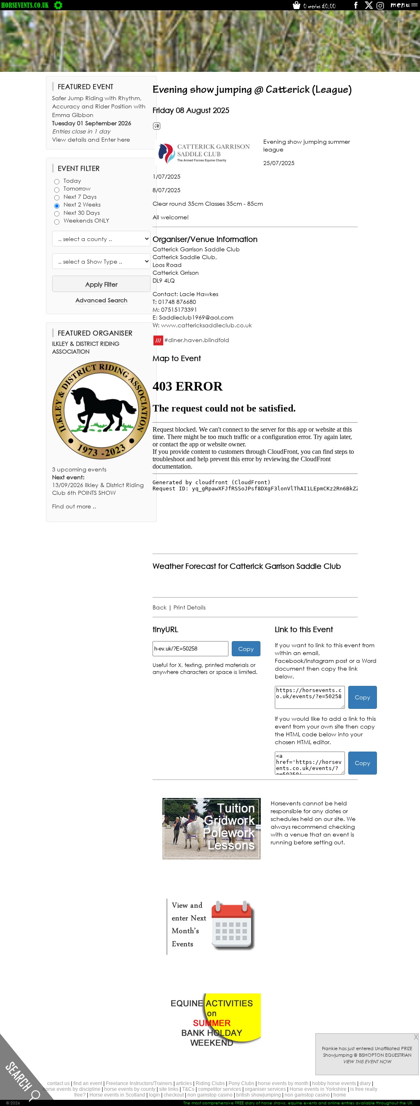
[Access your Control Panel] (58, 5)
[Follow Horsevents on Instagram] (380, 8)
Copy (246, 649)
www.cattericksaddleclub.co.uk (206, 325)
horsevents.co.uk (25, 5)
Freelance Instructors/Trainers (139, 1083)
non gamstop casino (210, 1095)
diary (365, 1083)
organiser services (265, 1089)
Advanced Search (101, 300)
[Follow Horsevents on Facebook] (355, 8)
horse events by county (129, 1089)
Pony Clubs (241, 1083)
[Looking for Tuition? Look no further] (211, 857)
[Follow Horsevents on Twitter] (369, 8)
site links (168, 1089)
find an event (87, 1083)
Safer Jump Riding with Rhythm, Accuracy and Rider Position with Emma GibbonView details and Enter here (99, 118)
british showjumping (258, 1095)
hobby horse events (334, 1083)
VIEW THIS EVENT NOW (367, 1061)
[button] (206, 153)
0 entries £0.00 (319, 6)
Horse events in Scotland (117, 1095)
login (154, 1095)
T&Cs (188, 1089)
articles (184, 1083)
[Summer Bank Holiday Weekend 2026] (211, 1053)
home (339, 1095)
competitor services (219, 1089)
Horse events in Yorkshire (318, 1089)
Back (160, 607)
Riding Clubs (210, 1083)
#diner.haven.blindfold (196, 339)
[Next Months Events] (211, 955)
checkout (174, 1095)
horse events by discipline (71, 1089)
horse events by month (283, 1083)
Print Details (189, 607)
